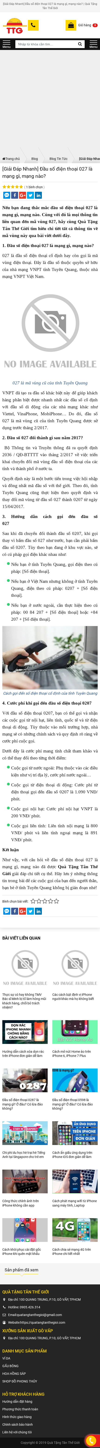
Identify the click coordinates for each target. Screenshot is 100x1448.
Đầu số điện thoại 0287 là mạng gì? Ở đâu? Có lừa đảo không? (22, 1104)
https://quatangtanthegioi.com (42, 1322)
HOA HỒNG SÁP (14, 1373)
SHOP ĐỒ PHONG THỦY (19, 1381)
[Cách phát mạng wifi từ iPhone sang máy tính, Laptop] (75, 1181)
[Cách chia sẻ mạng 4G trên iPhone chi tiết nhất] (75, 1230)
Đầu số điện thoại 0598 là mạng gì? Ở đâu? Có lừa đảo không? (72, 1104)
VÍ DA (6, 1358)
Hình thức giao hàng (17, 1417)
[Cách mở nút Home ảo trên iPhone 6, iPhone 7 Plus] (75, 1032)
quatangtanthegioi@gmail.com (39, 1315)
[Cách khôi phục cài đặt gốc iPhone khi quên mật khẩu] (25, 1230)
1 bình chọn (34, 187)
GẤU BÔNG (10, 1366)
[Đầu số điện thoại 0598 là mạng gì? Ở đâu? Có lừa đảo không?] (75, 1080)
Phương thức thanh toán (20, 1409)
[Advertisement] (50, 102)
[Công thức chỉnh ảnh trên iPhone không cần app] (25, 1181)
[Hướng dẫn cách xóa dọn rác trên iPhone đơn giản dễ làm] (25, 1032)
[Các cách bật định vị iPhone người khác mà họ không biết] (75, 967)
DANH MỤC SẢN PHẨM (6, 44)
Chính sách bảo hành (17, 1424)
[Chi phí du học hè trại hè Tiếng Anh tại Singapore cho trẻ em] (25, 1133)
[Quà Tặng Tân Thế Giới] (14, 25)
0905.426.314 (30, 1307)
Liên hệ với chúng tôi (17, 1432)
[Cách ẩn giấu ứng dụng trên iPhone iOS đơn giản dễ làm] (75, 1133)
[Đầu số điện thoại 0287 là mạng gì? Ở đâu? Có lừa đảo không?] (25, 1080)
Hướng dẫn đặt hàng (17, 1401)
